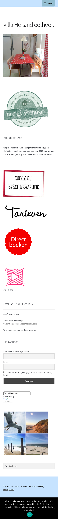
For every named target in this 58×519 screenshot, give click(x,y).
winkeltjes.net (8, 489)
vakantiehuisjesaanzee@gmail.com (20, 323)
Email (5, 362)
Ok (29, 514)
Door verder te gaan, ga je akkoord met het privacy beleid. (27, 373)
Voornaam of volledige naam (16, 351)
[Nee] (54, 508)
